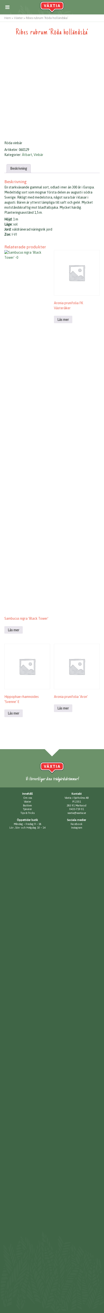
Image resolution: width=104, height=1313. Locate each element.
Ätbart (27, 155)
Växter (27, 801)
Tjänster (27, 809)
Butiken (27, 805)
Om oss (27, 797)
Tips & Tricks (28, 812)
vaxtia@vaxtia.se (76, 812)
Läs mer (13, 630)
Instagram (76, 827)
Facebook (76, 824)
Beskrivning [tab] (18, 168)
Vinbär (38, 155)
